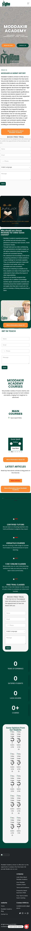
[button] (9, 451)
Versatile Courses (15, 543)
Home (3, 906)
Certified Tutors (15, 524)
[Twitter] (20, 913)
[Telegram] (25, 913)
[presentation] (11, 443)
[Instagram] (23, 913)
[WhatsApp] (28, 913)
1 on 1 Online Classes (15, 564)
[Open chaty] (26, 926)
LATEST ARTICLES (15, 466)
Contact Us (4, 914)
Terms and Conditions (22, 887)
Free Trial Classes (15, 584)
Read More (15, 448)
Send (3, 184)
